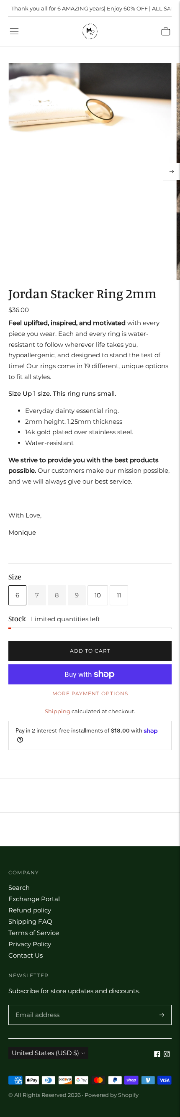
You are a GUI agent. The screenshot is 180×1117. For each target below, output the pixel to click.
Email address (36, 1005)
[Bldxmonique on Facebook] (157, 1055)
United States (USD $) (45, 1053)
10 (98, 595)
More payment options (90, 693)
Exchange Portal (34, 899)
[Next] (171, 171)
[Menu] (14, 31)
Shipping (57, 711)
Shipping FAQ (30, 921)
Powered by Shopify (112, 1094)
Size (14, 576)
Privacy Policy (29, 944)
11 (119, 595)
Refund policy (29, 910)
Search (19, 888)
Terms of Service (33, 933)
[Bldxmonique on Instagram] (167, 1055)
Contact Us (25, 955)
